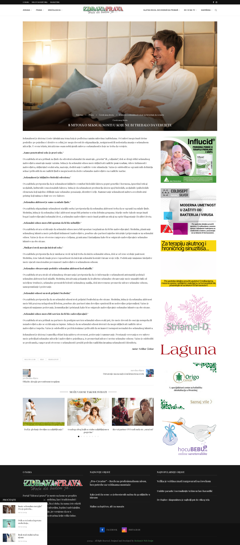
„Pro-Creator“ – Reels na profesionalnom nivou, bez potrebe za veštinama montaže (118, 483)
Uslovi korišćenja (40, 2)
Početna (79, 115)
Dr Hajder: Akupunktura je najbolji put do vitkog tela (183, 499)
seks (42, 359)
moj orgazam (30, 359)
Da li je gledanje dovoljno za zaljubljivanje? (43, 429)
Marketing (55, 2)
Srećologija (54, 10)
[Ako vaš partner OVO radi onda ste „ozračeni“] (133, 412)
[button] (26, 417)
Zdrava (26, 10)
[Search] (215, 10)
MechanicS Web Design (143, 540)
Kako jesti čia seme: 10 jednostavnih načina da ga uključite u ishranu (120, 496)
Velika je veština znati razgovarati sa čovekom (184, 481)
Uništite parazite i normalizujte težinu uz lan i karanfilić (184, 491)
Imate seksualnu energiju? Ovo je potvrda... (30, 507)
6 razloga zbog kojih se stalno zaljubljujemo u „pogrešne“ (88, 431)
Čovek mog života (106, 115)
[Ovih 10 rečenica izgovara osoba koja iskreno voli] (9, 523)
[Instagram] (216, 2)
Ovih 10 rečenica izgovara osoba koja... (29, 521)
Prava (39, 10)
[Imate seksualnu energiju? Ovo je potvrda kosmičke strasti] (9, 509)
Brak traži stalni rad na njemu (28, 536)
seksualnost (53, 359)
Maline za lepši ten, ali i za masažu (107, 506)
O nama (26, 2)
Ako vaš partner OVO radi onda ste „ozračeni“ (132, 429)
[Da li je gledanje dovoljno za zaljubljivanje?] (44, 412)
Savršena (206, 10)
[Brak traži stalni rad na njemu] (9, 538)
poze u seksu (120, 163)
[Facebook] (213, 2)
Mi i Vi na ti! (189, 10)
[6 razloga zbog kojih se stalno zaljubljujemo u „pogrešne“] (88, 412)
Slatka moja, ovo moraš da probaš (160, 10)
